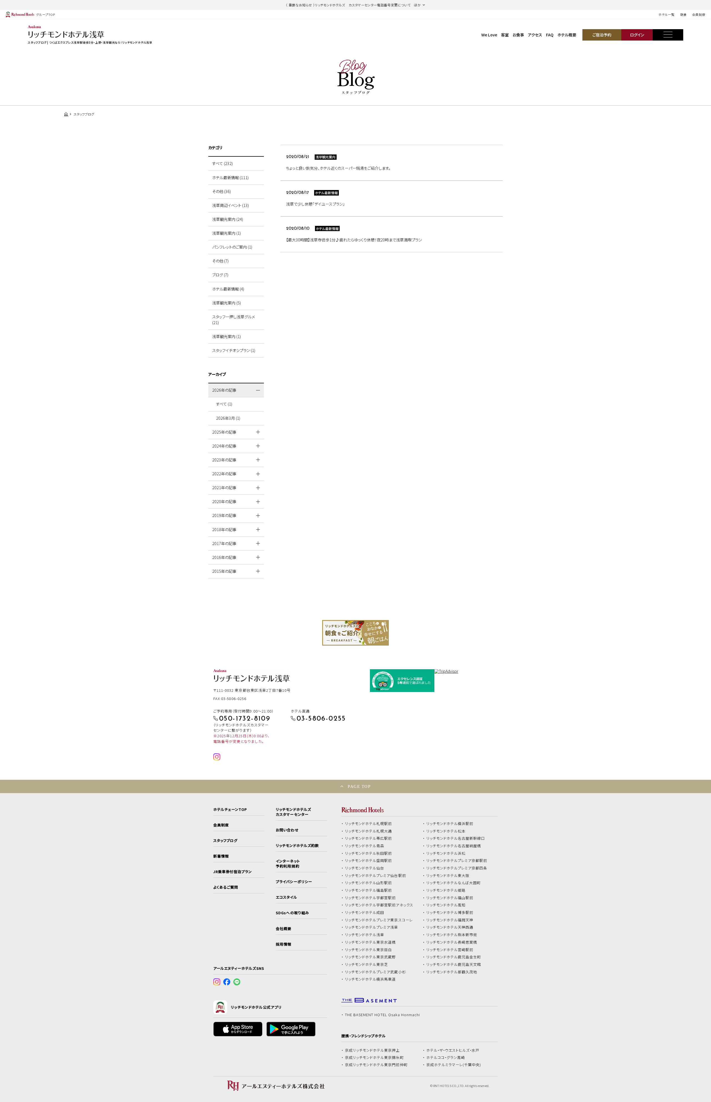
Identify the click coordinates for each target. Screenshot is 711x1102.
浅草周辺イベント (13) (230, 205)
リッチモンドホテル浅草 (364, 934)
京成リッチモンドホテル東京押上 (372, 1050)
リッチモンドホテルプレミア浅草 (371, 927)
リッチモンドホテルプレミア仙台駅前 (375, 875)
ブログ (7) (220, 275)
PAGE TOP (359, 786)
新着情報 (221, 856)
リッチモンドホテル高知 (446, 905)
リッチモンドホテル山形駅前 (368, 882)
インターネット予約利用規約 (288, 864)
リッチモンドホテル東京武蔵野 (370, 956)
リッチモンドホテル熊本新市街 (451, 934)
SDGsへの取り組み (292, 912)
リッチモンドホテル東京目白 (368, 949)
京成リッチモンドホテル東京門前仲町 (376, 1064)
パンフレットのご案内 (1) (232, 247)
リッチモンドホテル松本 (446, 831)
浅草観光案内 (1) (226, 233)
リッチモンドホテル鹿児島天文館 (453, 964)
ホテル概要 (566, 35)
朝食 (683, 14)
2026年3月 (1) (228, 418)
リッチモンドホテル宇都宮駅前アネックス (379, 905)
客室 (505, 35)
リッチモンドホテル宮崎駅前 (450, 949)
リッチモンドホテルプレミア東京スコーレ (379, 920)
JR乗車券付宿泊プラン (232, 871)
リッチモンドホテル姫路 (446, 890)
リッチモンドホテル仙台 (364, 868)
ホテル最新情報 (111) (230, 177)
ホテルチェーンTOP (230, 809)
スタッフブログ (225, 840)
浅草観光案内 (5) (226, 303)
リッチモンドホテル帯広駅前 (368, 838)
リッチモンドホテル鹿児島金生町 (453, 956)
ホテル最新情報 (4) (228, 289)
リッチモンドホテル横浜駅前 (450, 823)
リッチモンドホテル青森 (364, 845)
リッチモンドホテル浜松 (446, 853)
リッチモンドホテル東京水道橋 (370, 942)
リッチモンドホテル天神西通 (450, 927)
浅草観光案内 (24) (227, 219)
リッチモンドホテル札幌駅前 (368, 823)
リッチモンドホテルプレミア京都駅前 (456, 860)
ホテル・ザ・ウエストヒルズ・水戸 (453, 1050)
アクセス (535, 35)
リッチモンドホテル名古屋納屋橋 (453, 845)
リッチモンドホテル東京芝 (366, 964)
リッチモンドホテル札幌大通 (368, 831)
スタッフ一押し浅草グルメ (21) (233, 319)
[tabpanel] (355, 633)
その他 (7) (220, 261)
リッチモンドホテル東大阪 (448, 875)
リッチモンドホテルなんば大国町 (453, 882)
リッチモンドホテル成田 (364, 912)
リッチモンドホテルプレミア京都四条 (456, 868)
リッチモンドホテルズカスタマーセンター (293, 812)
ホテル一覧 (666, 14)
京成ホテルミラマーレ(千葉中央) (453, 1064)
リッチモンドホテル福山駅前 (450, 897)
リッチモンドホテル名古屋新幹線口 (455, 838)
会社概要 (283, 928)
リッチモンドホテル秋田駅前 (368, 853)
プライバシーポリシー (294, 881)
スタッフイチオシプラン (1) (233, 350)
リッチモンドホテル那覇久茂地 (451, 971)
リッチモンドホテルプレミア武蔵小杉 (375, 971)
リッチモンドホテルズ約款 (297, 845)
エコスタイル (286, 897)
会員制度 (698, 14)
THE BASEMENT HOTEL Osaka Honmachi (382, 1014)
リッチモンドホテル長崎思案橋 (451, 942)
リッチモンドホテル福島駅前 (368, 890)
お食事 (518, 35)
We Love (489, 35)
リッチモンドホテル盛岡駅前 (368, 860)
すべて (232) (222, 163)
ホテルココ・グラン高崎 (445, 1057)
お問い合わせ (287, 830)
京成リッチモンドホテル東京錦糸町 (374, 1057)
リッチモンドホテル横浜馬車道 (370, 979)
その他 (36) (221, 191)
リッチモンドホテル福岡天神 (450, 920)
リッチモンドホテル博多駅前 (450, 912)
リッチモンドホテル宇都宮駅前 (370, 897)
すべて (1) (224, 404)
